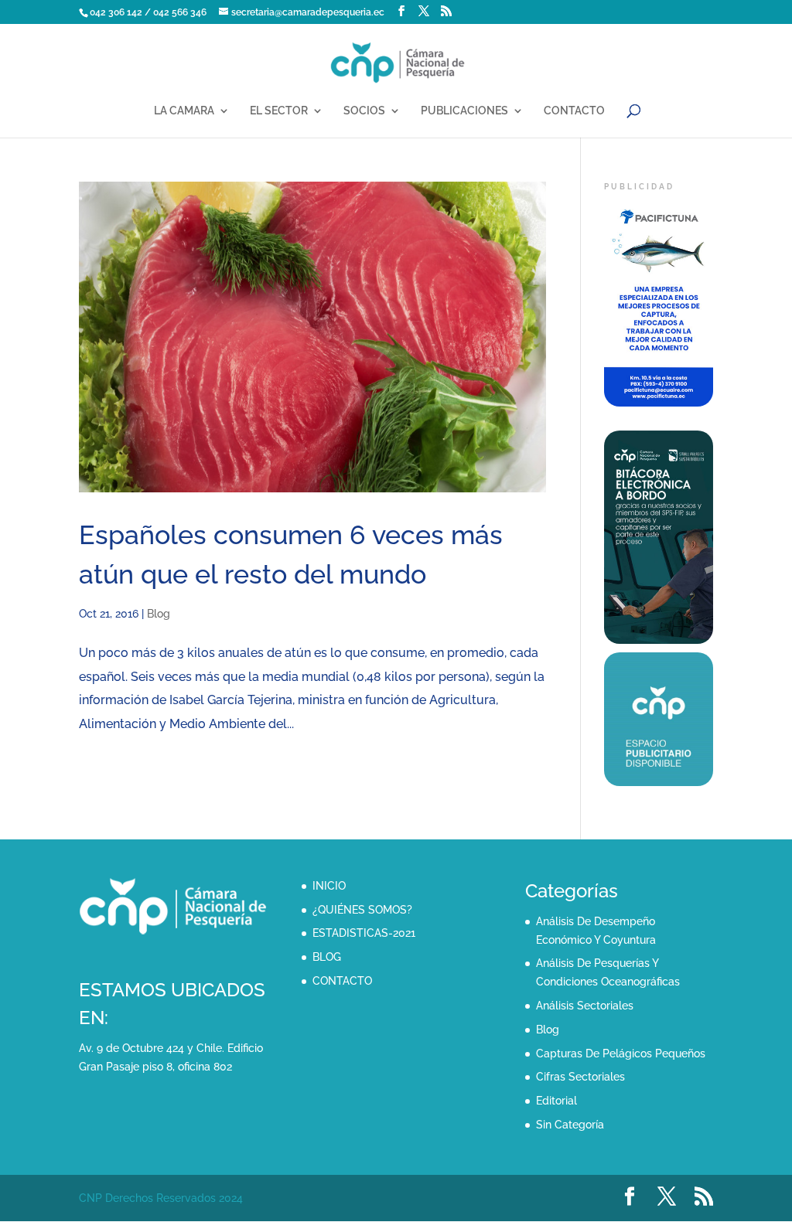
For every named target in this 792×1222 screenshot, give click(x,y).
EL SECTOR (279, 111)
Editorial (556, 1100)
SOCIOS (364, 111)
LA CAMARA (184, 111)
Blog (158, 614)
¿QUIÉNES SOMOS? (362, 910)
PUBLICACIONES (464, 111)
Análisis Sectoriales (584, 1005)
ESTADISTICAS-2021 (363, 933)
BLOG (326, 957)
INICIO (329, 886)
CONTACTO (574, 111)
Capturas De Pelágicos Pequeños (620, 1053)
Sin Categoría (570, 1124)
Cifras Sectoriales (580, 1077)
